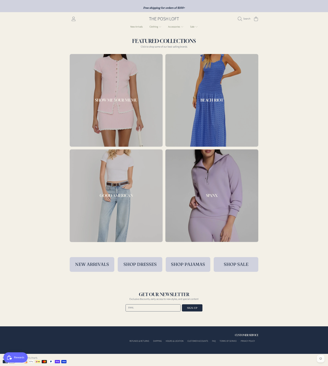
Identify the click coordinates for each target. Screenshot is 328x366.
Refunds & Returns (139, 341)
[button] (245, 19)
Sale (192, 27)
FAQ (214, 341)
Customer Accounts (197, 341)
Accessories (174, 27)
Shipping (157, 341)
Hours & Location (174, 341)
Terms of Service (228, 341)
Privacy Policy (248, 341)
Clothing (154, 27)
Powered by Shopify (29, 357)
